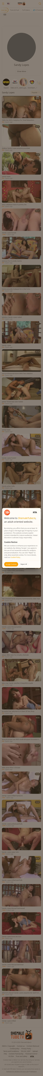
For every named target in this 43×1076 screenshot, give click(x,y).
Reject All (24, 564)
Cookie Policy (15, 557)
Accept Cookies (11, 564)
